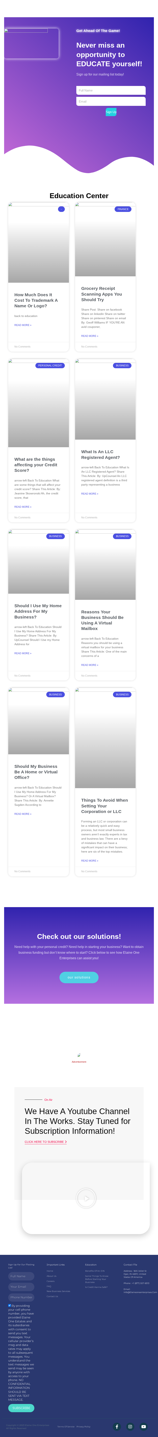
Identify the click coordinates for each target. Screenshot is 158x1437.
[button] (86, 1198)
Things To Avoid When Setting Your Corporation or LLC (104, 806)
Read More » (22, 325)
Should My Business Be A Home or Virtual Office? (36, 772)
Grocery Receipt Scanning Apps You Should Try (101, 294)
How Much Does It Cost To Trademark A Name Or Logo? (36, 300)
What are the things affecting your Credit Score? (35, 465)
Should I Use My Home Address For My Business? (38, 611)
